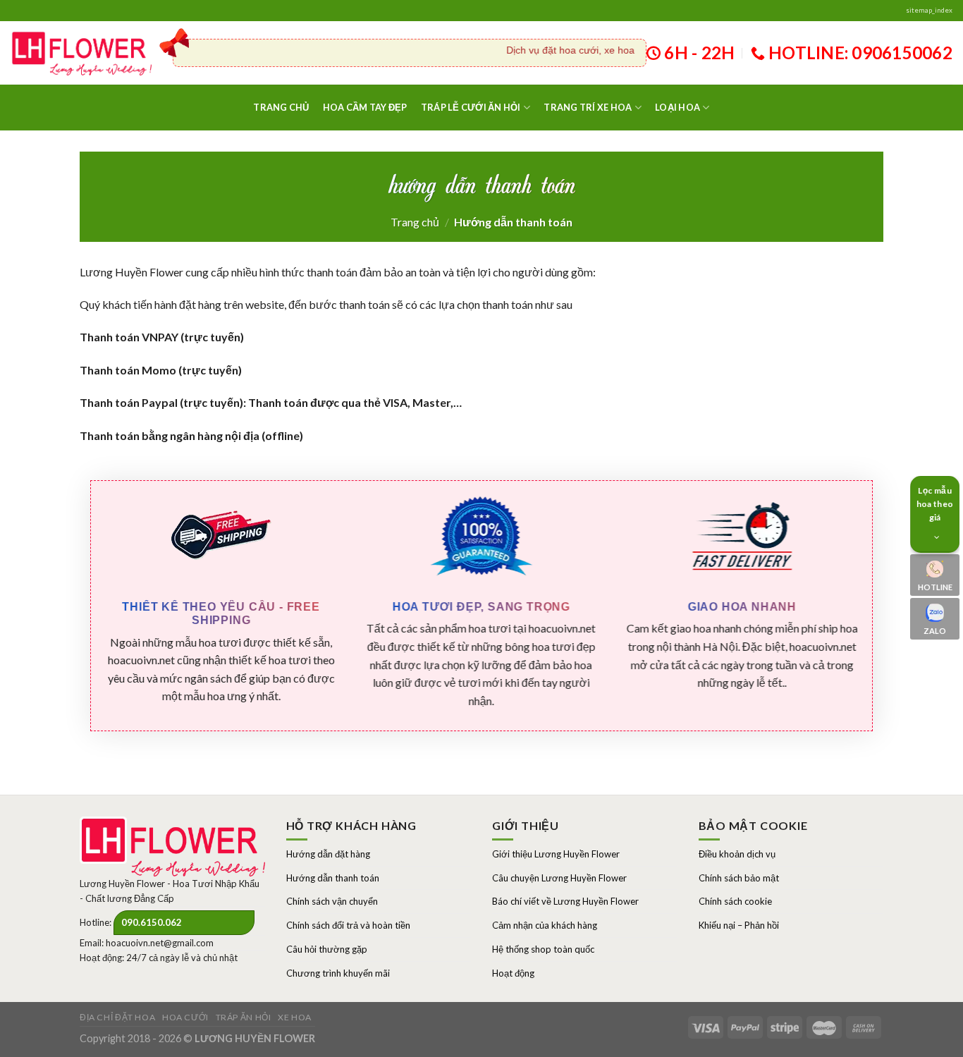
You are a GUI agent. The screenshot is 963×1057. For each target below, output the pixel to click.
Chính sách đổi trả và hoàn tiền (348, 925)
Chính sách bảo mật (739, 878)
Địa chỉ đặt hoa (117, 1017)
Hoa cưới (185, 1017)
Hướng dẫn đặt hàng (328, 854)
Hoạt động (513, 973)
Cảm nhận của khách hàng (544, 925)
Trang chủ (281, 107)
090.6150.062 (151, 922)
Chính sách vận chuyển (332, 901)
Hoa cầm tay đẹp (365, 107)
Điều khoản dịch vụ (737, 854)
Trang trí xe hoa (588, 107)
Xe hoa (295, 1017)
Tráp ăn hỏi (243, 1017)
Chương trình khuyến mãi (338, 973)
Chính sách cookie (735, 901)
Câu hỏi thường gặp (326, 949)
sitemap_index (929, 10)
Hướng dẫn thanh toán (332, 878)
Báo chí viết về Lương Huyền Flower (565, 901)
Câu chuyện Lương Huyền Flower (559, 878)
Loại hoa (677, 107)
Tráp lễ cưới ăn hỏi (471, 107)
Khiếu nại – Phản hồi (739, 925)
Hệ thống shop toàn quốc (543, 949)
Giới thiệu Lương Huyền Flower (556, 854)
